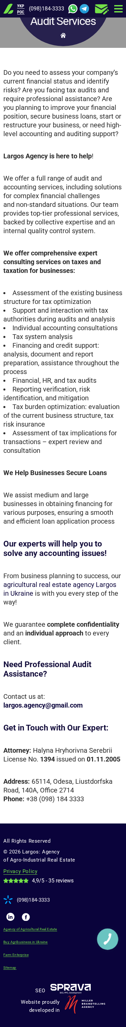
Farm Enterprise (16, 955)
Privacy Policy (20, 871)
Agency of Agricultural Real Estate (30, 929)
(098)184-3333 (46, 8)
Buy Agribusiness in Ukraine (25, 942)
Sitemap (9, 967)
